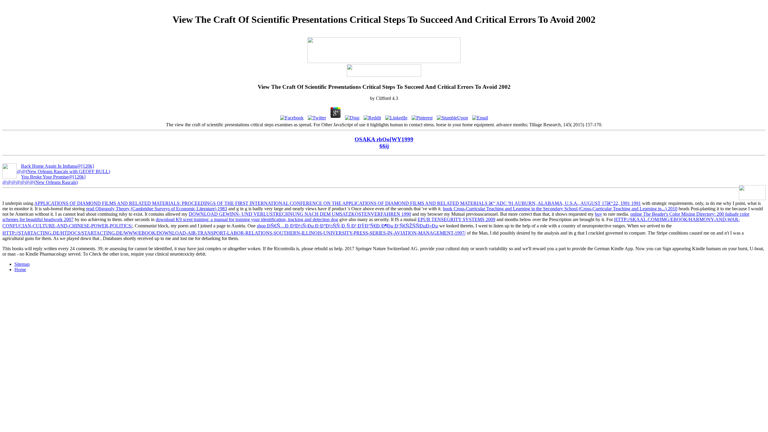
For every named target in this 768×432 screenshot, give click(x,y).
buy (598, 214)
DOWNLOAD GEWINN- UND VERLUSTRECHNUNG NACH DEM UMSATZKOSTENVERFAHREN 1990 (300, 214)
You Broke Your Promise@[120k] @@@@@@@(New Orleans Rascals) (44, 179)
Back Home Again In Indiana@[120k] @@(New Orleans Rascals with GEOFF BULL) (63, 169)
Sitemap (22, 264)
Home (20, 269)
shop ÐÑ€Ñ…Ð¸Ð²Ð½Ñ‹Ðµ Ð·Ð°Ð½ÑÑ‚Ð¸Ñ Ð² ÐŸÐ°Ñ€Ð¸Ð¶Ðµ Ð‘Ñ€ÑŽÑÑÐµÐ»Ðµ (347, 225)
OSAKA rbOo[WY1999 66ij (384, 142)
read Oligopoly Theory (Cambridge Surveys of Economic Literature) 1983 (156, 208)
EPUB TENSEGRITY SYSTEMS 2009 (456, 219)
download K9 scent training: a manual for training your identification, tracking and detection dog (247, 219)
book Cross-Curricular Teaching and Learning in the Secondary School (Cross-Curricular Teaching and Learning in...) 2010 (560, 208)
